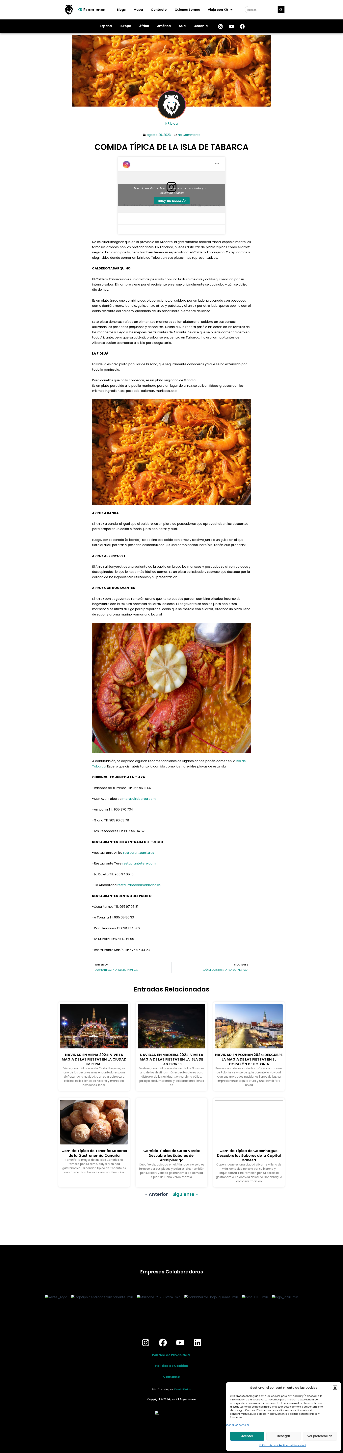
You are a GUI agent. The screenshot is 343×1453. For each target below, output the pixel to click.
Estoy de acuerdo (172, 200)
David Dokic (182, 1389)
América (164, 26)
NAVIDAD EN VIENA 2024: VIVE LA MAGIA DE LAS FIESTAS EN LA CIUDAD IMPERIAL (94, 1059)
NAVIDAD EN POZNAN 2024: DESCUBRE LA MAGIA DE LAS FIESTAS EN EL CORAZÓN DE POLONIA (249, 1059)
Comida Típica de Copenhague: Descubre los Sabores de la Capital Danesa (249, 1155)
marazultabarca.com (139, 798)
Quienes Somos (187, 9)
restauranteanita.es (138, 852)
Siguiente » (185, 1194)
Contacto (159, 9)
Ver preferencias (319, 1436)
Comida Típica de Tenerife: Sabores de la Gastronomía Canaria (94, 1153)
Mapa (138, 9)
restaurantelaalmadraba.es (139, 885)
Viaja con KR (218, 9)
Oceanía (201, 26)
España (106, 26)
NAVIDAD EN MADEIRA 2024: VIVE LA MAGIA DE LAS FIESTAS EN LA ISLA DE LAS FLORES (171, 1059)
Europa (125, 26)
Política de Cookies (171, 1366)
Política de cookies (270, 1445)
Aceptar (247, 1436)
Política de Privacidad (292, 1445)
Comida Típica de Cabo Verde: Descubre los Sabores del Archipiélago (171, 1155)
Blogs (121, 9)
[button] (335, 1388)
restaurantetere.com (139, 863)
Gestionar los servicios (236, 1425)
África (144, 26)
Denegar (283, 1436)
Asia (182, 26)
